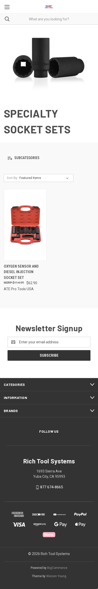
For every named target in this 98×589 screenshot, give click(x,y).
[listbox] (45, 178)
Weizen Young (56, 576)
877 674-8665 (51, 487)
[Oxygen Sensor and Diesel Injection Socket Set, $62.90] (25, 225)
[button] (49, 158)
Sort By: (12, 178)
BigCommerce (57, 568)
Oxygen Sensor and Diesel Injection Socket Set (21, 272)
